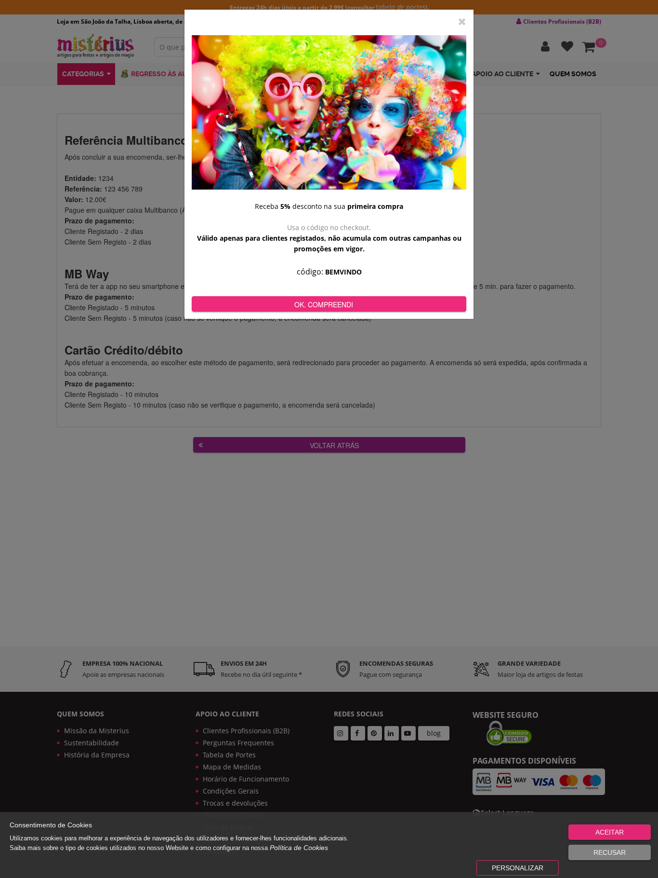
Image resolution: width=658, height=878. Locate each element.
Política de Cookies (299, 847)
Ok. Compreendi (323, 304)
